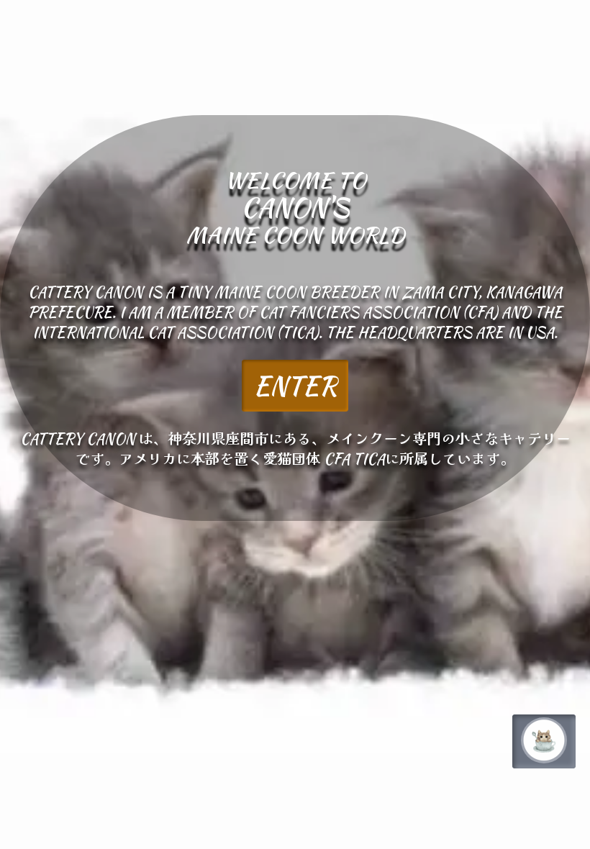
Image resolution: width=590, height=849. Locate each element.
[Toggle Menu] (544, 740)
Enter (295, 385)
